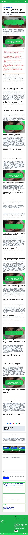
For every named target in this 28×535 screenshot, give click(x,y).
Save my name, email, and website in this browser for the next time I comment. (13, 476)
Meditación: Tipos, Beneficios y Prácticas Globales (9, 492)
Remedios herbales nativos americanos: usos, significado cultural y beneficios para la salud (20, 528)
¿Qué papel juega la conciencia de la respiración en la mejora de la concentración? (14, 51)
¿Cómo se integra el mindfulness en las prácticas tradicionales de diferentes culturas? (13, 61)
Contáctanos (2, 520)
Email (4, 471)
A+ (1, 533)
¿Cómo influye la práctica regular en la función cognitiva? (11, 52)
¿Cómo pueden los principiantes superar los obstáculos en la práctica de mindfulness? (12, 67)
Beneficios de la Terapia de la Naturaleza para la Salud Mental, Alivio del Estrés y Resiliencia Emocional (20, 525)
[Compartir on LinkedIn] (25, 533)
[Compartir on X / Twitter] (26, 1)
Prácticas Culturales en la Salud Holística (8, 507)
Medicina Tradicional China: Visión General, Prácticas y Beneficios (19, 523)
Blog (1, 521)
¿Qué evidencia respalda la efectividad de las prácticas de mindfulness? (12, 64)
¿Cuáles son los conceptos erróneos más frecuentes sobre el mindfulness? (13, 68)
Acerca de (19, 1)
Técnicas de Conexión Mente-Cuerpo (7, 7)
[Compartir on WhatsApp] (27, 533)
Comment (4, 458)
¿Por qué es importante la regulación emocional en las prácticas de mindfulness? (12, 53)
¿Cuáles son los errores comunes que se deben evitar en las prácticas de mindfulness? (12, 72)
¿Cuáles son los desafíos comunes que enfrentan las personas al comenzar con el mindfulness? (13, 66)
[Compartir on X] (24, 533)
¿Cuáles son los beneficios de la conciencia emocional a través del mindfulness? (13, 55)
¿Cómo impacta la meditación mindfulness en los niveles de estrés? (12, 57)
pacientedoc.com (3, 1)
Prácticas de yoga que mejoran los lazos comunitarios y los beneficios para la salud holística (19, 519)
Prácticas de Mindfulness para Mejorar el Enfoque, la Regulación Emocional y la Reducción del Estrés (14, 11)
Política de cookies (2, 525)
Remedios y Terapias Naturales (7, 508)
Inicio (22, 1)
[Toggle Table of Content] (24, 49)
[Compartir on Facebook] (25, 1)
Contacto (10, 1)
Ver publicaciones (14, 1)
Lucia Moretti (6, 14)
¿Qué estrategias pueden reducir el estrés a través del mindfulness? (12, 56)
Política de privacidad (3, 522)
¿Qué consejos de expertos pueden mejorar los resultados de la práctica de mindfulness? (13, 70)
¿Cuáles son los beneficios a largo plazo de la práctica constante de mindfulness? (12, 62)
